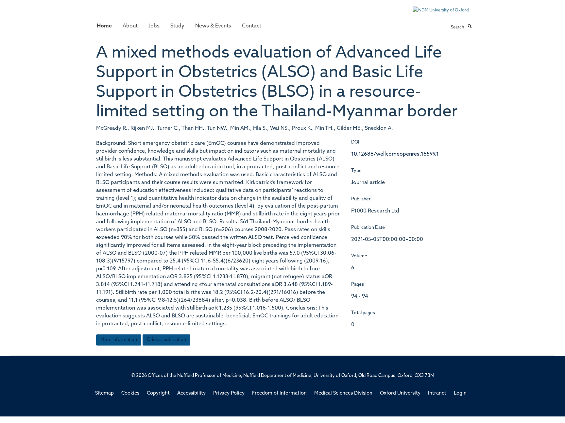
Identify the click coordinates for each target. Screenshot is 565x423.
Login (460, 393)
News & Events (213, 26)
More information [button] (118, 339)
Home (104, 26)
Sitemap (104, 393)
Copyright (158, 393)
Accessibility (191, 393)
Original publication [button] (166, 339)
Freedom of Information (279, 393)
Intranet (437, 393)
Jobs (154, 26)
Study (177, 26)
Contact (251, 26)
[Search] (469, 26)
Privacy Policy (229, 393)
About (130, 26)
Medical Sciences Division (343, 393)
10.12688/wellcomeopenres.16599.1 (395, 154)
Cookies (130, 393)
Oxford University (400, 393)
